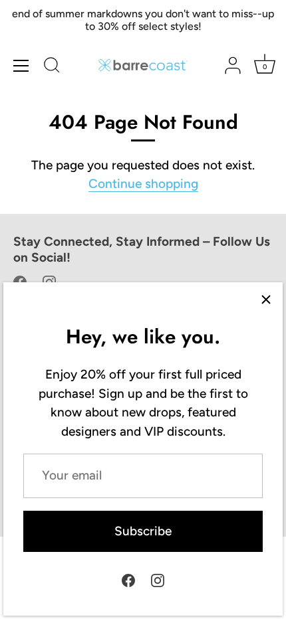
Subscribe (143, 531)
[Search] (52, 67)
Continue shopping (143, 183)
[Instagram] (157, 579)
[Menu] (21, 65)
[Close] (266, 298)
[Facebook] (128, 579)
